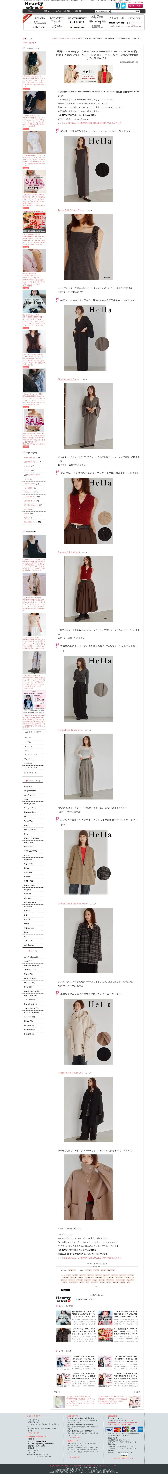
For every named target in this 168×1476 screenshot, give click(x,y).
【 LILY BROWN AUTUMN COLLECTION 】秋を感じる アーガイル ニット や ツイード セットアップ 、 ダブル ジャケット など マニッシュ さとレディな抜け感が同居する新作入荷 (34, 604)
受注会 (123, 1282)
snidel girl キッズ (30, 803)
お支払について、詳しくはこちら (122, 1458)
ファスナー (130, 1280)
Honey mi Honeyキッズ (30, 812)
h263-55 (115, 1275)
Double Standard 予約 (32, 991)
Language (27, 889)
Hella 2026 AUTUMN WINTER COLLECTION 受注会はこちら (92, 123)
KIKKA (26, 855)
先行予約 (115, 1282)
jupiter (26, 932)
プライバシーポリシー (110, 1466)
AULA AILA (28, 872)
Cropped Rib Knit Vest (69, 552)
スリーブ (87, 1280)
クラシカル (119, 1277)
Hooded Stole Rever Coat (70, 1073)
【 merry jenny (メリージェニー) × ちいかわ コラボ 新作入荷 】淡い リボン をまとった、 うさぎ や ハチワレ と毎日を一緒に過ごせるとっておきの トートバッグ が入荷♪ (34, 160)
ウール (81, 1277)
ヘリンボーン (73, 1282)
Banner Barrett (29, 885)
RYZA (26, 936)
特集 (26, 518)
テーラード (110, 1280)
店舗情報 (78, 11)
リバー (82, 1282)
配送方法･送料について (93, 1466)
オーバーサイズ (100, 1277)
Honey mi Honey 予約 (32, 965)
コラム (26, 479)
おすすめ (131, 1275)
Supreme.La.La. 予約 (31, 1008)
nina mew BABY (30, 902)
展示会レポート (30, 501)
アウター (88, 1270)
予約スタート (29, 492)
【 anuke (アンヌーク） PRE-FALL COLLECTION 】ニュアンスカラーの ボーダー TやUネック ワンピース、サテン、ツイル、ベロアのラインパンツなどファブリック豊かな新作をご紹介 (34, 399)
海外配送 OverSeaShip (123, 2)
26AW (69, 1275)
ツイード (102, 1280)
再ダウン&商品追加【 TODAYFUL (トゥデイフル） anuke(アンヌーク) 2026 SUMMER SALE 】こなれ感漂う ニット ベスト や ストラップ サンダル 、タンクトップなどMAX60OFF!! (34, 280)
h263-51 (107, 1275)
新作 (128, 1282)
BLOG (61, 38)
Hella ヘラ (72, 1270)
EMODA (27, 919)
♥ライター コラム (30, 457)
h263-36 (99, 1275)
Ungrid (26, 825)
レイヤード (94, 1282)
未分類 (26, 513)
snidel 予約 (28, 961)
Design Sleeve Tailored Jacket (73, 904)
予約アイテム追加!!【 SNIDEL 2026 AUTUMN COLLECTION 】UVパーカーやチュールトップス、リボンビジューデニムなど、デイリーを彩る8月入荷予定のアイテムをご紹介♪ (34, 360)
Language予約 (29, 1025)
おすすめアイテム (30, 462)
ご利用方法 (47, 11)
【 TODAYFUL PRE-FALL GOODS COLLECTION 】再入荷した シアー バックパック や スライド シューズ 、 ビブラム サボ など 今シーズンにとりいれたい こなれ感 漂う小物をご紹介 (34, 682)
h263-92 (123, 1275)
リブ (87, 1282)
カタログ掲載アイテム (32, 475)
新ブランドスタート (31, 505)
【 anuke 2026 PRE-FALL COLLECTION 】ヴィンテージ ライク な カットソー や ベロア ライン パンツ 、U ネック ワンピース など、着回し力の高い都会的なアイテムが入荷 (34, 121)
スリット (79, 1280)
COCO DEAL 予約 (30, 995)
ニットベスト (120, 1280)
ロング (109, 1282)
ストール (71, 1280)
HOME (54, 38)
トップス (96, 1270)
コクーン (127, 1277)
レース (102, 1282)
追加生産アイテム (30, 522)
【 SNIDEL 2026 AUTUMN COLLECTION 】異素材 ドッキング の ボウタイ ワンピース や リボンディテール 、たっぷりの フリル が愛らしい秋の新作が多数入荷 (34, 81)
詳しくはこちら (34, 1433)
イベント (27, 470)
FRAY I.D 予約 (29, 982)
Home (30, 11)
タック (94, 1280)
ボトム (26, 750)
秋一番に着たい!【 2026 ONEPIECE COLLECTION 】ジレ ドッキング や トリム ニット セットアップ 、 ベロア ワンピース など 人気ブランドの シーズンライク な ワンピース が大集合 (34, 320)
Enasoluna (28, 786)
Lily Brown (28, 859)
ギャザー (110, 1277)
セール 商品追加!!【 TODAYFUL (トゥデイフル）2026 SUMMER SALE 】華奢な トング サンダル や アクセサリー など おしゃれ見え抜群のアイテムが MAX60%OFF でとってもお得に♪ (34, 439)
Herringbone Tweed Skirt (70, 730)
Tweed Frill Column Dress (71, 210)
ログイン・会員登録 (62, 11)
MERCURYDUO (30, 829)
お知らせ (27, 466)
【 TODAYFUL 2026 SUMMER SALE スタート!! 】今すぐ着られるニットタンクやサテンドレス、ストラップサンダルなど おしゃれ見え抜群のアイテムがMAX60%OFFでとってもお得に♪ (34, 200)
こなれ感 (65, 1277)
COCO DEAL (29, 842)
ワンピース (28, 746)
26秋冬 (75, 1275)
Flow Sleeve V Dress (68, 379)
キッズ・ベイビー (30, 767)
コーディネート (30, 484)
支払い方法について (76, 1466)
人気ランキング (30, 496)
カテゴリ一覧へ (32, 773)
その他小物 (28, 763)
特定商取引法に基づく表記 (59, 1466)
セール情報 (28, 488)
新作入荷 (27, 509)
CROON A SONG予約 (32, 1012)
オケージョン (89, 1277)
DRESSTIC (28, 906)
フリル (65, 1282)
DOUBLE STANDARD (32, 838)
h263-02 (91, 1275)
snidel (26, 799)
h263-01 (83, 1275)
